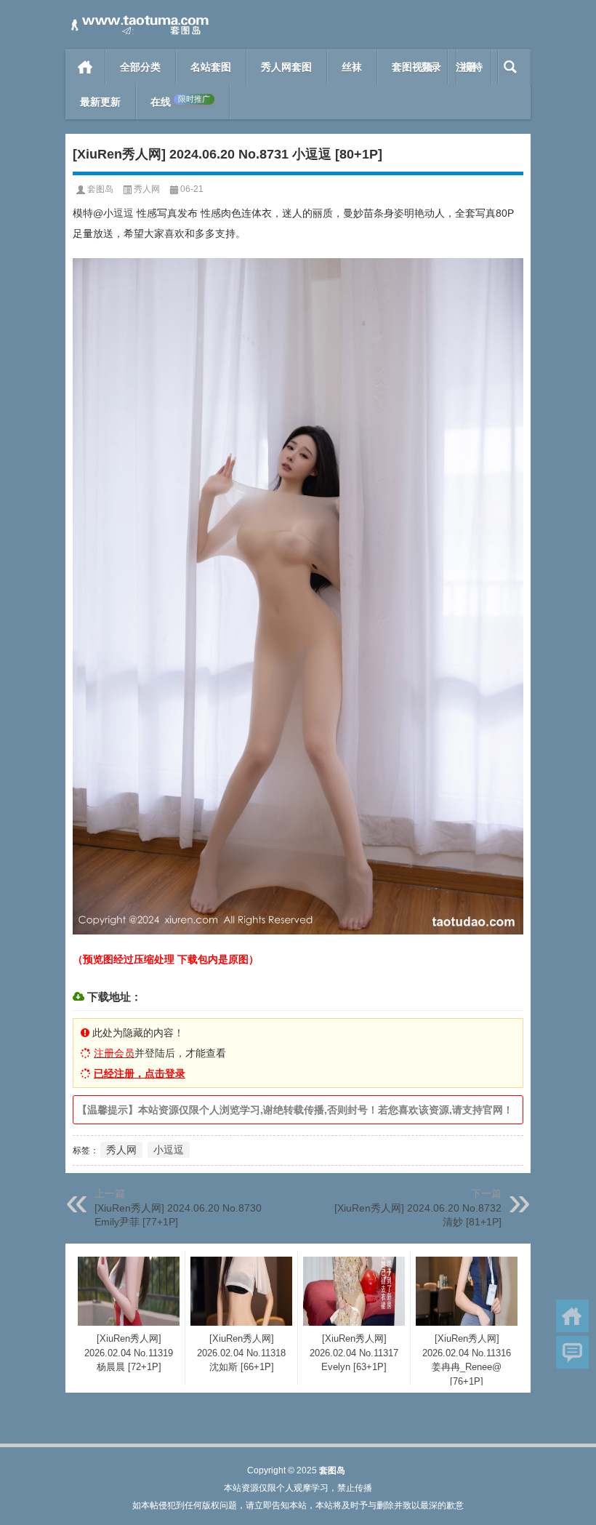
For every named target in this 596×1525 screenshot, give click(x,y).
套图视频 (412, 67)
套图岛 (100, 189)
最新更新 (100, 102)
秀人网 (147, 189)
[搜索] (511, 66)
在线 (180, 101)
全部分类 (140, 67)
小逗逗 (168, 1150)
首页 (85, 66)
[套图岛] (138, 19)
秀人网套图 (286, 67)
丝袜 (352, 67)
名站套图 (210, 67)
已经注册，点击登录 (139, 1073)
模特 (472, 67)
